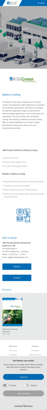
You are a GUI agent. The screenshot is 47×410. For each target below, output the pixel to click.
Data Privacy (28, 406)
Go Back (17, 277)
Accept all (23, 377)
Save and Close (23, 393)
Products (35, 346)
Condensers (35, 350)
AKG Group (12, 3)
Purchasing (13, 354)
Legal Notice (18, 406)
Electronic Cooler (35, 354)
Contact (17, 266)
